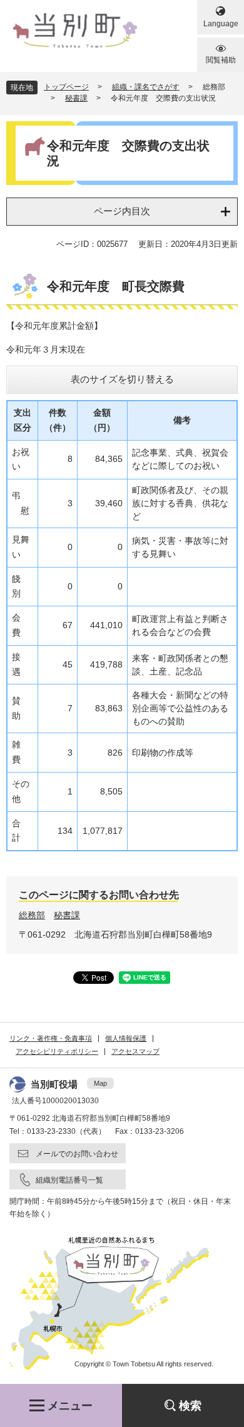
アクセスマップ (135, 1051)
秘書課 (76, 98)
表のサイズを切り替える (122, 379)
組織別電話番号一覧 (69, 1180)
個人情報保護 (125, 1038)
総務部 (32, 915)
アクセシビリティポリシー (57, 1051)
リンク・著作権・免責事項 (50, 1038)
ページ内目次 (122, 211)
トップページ (66, 87)
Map (100, 1083)
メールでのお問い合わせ (77, 1153)
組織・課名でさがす (146, 87)
